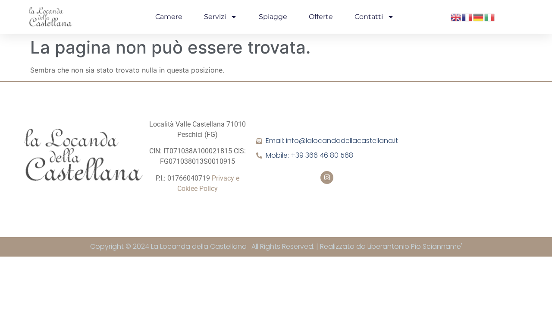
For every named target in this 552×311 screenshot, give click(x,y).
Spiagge (273, 17)
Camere (168, 17)
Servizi (215, 17)
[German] (478, 16)
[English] (456, 16)
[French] (467, 16)
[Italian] (490, 16)
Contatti (368, 17)
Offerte (321, 17)
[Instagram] (326, 177)
